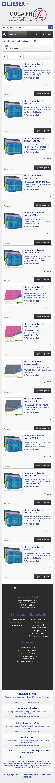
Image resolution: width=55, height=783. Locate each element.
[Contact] (9, 4)
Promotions (47, 34)
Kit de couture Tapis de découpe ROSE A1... (34, 437)
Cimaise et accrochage (38, 636)
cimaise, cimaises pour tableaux (29, 761)
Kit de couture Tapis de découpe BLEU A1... (34, 548)
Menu (11, 34)
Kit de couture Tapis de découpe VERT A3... (34, 214)
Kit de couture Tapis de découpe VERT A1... (34, 474)
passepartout (29, 763)
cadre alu (34, 765)
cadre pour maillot (22, 765)
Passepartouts (38, 633)
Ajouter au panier (42, 93)
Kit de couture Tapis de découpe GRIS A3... (34, 176)
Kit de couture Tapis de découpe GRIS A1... (34, 511)
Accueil (6, 41)
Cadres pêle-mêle (38, 631)
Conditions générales (28, 656)
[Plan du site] (15, 4)
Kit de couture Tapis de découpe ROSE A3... (34, 251)
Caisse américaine (38, 628)
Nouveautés (34, 34)
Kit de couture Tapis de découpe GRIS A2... (34, 102)
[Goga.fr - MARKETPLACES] (27, 15)
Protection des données (27, 650)
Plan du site (17, 625)
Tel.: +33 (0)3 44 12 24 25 (27, 662)
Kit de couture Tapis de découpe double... (34, 288)
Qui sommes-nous (27, 648)
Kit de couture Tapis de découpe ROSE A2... (34, 139)
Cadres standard (38, 620)
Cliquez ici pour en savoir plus (27, 702)
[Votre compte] (21, 4)
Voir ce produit (32, 78)
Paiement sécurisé (17, 623)
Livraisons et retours (16, 620)
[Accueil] (4, 4)
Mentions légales (27, 653)
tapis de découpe (33, 767)
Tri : (5, 57)
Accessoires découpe (21, 41)
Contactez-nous (27, 659)
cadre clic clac (11, 761)
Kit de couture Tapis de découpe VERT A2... (34, 65)
